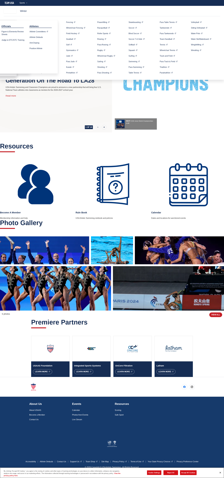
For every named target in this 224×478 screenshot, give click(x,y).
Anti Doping (34, 43)
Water (197, 33)
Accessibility (31, 462)
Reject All (170, 472)
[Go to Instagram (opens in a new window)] (192, 387)
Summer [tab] (10, 11)
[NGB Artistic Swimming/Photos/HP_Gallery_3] (44, 250)
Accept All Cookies (188, 472)
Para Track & (169, 61)
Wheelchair (75, 28)
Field (73, 33)
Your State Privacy (160, 461)
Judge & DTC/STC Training (13, 40)
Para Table (168, 22)
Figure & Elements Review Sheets (13, 33)
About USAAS (35, 410)
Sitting (199, 28)
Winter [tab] (23, 11)
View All (215, 315)
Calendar (76, 410)
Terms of (137, 461)
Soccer (137, 39)
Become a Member (37, 415)
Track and (167, 56)
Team (167, 39)
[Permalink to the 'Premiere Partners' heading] (90, 322)
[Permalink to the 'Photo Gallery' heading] (45, 222)
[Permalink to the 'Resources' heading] (35, 146)
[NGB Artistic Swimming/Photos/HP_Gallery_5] (179, 250)
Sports (22, 3)
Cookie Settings (154, 472)
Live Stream (77, 420)
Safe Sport (119, 415)
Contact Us (33, 420)
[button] (136, 124)
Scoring (118, 410)
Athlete (40, 31)
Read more (11, 96)
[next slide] (104, 127)
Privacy (120, 461)
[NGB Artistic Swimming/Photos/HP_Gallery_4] (112, 250)
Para (71, 61)
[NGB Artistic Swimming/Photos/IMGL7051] (168, 288)
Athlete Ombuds (36, 37)
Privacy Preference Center (187, 462)
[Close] (220, 472)
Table (135, 73)
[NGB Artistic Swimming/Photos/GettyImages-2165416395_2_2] (55, 288)
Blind (135, 33)
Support (76, 461)
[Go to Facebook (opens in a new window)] (184, 387)
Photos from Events (80, 415)
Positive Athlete (36, 48)
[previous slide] (98, 127)
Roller (104, 33)
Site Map (105, 462)
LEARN (43, 372)
